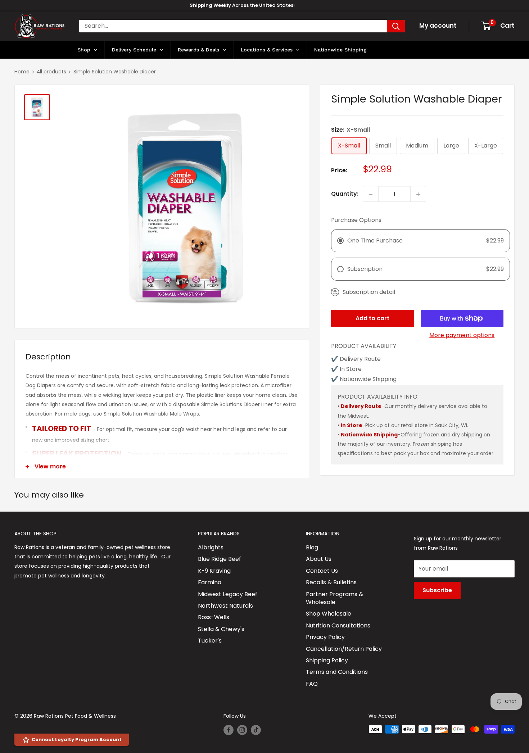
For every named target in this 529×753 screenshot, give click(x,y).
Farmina (209, 582)
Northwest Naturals (225, 606)
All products (51, 71)
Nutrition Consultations (338, 625)
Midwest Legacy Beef (227, 594)
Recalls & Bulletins (331, 582)
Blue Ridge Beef (219, 559)
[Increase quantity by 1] (418, 194)
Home (22, 71)
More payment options (461, 335)
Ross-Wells (213, 617)
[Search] (396, 26)
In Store (351, 425)
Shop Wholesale (328, 613)
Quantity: (344, 194)
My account (438, 25)
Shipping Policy (327, 660)
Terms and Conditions (337, 672)
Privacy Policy (325, 637)
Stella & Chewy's (221, 629)
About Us (318, 559)
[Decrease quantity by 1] (370, 194)
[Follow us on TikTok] (256, 730)
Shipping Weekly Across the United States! (242, 5)
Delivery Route (361, 406)
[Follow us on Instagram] (242, 730)
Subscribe (437, 590)
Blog (312, 547)
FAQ (312, 684)
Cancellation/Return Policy (344, 649)
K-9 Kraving (214, 571)
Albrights (210, 547)
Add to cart (372, 318)
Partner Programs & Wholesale (334, 598)
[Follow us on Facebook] (228, 730)
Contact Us (322, 571)
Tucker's (210, 640)
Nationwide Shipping (369, 434)
